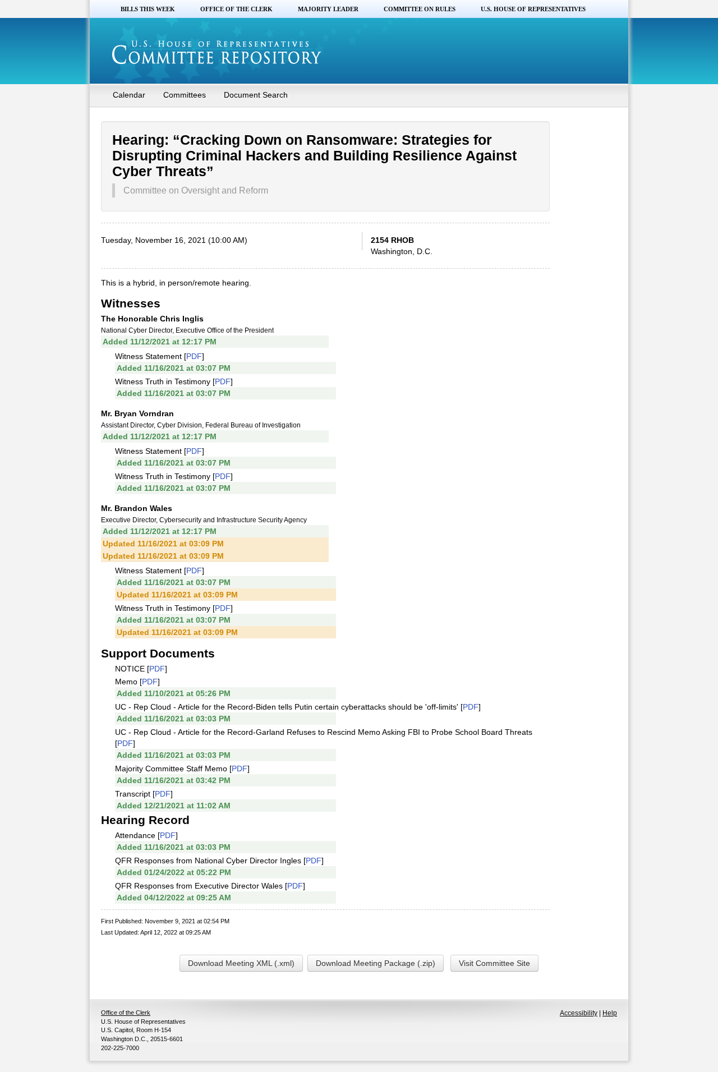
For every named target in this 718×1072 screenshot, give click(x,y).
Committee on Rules (419, 9)
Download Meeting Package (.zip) (375, 963)
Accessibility (578, 1013)
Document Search (256, 94)
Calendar (129, 94)
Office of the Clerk (236, 9)
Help (609, 1013)
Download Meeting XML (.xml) (241, 963)
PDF (194, 356)
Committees (184, 94)
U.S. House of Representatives (533, 9)
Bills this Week (148, 9)
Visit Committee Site (494, 963)
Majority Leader (328, 9)
